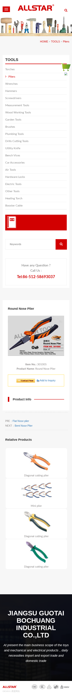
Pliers (66, 41)
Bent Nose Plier (24, 425)
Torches (10, 69)
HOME (44, 41)
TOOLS (55, 41)
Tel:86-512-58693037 (36, 277)
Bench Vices (12, 155)
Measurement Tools (17, 105)
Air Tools (10, 169)
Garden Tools (13, 119)
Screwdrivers (13, 98)
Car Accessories (15, 162)
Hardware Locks (15, 177)
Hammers (11, 91)
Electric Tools (13, 184)
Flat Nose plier (21, 420)
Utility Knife (12, 148)
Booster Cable (14, 205)
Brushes (10, 126)
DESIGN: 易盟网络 (11, 691)
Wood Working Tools (18, 112)
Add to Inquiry (47, 380)
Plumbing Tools (14, 134)
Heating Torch (13, 198)
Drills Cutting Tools (16, 141)
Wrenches (11, 83)
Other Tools (12, 191)
